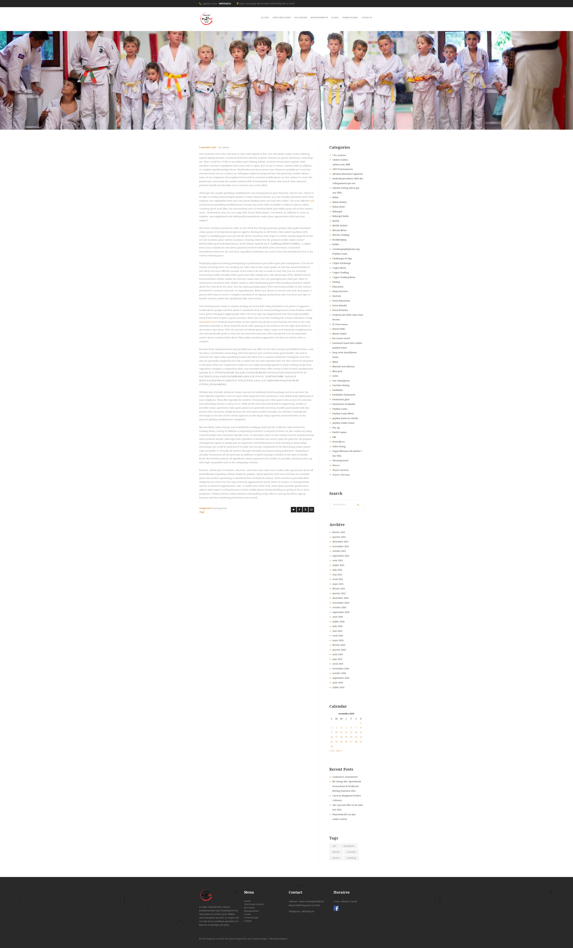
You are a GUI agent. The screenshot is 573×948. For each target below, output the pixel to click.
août (337, 560)
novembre (340, 546)
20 (351, 737)
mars (338, 584)
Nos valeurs (249, 908)
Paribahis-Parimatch (343, 394)
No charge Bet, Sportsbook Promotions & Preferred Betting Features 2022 (346, 786)
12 (346, 732)
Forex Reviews (340, 310)
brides (335, 244)
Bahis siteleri (339, 202)
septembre (340, 555)
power (336, 858)
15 (361, 732)
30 (332, 746)
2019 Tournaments (342, 169)
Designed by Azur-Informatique (251, 939)
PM (334, 437)
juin (337, 570)
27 (351, 741)
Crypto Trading (340, 272)
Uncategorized (219, 508)
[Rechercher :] (346, 504)
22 (361, 737)
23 (332, 741)
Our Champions (341, 380)
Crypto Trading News (343, 277)
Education (338, 286)
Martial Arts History (343, 366)
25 (341, 741)
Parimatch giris (340, 399)
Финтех (336, 465)
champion (348, 846)
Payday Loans (339, 409)
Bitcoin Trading (340, 235)
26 (346, 741)
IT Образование (340, 324)
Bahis (335, 197)
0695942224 (225, 3)
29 (361, 741)
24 (336, 741)
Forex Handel (339, 305)
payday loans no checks (345, 418)
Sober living (339, 446)
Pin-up (336, 427)
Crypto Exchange (341, 263)
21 (356, 737)
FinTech (336, 296)
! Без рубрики (339, 155)
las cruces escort (341, 338)
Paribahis (337, 390)
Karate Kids (338, 329)
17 (336, 737)
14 (356, 732)
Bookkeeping (339, 239)
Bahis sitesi (338, 206)
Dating (336, 282)
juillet (338, 565)
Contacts (247, 921)
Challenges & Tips (342, 258)
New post (337, 371)
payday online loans (343, 423)
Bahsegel (337, 211)
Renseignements (251, 911)
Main (335, 362)
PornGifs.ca (338, 441)
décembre (340, 541)
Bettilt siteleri (339, 225)
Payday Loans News (343, 413)
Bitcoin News (339, 230)
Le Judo (247, 914)
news (335, 376)
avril (337, 579)
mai (337, 574)
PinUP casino (339, 432)
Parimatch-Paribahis (343, 404)
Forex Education (341, 300)
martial (351, 852)
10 (336, 732)
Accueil (247, 901)
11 (341, 732)
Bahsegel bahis (340, 216)
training (351, 858)
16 (332, 737)
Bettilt (335, 221)
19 (346, 737)
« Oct (332, 750)
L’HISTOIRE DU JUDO (254, 904)
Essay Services (340, 291)
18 (341, 737)
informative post (208, 322)
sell (312, 200)
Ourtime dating (340, 385)
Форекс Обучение (341, 474)
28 (356, 741)
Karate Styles (339, 333)
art (334, 846)
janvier (339, 537)
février (338, 532)
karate (336, 852)
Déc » (339, 750)
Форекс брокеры (340, 470)
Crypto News (339, 268)
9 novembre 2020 (207, 147)
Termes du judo (251, 918)
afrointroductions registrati (347, 174)
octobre (339, 551)
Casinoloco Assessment (345, 777)
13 (351, 732)
